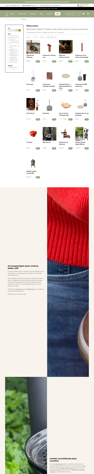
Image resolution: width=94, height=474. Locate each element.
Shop (12, 13)
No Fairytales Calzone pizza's (65, 468)
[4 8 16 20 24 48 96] (35, 37)
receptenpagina (58, 464)
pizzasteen (52, 472)
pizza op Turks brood (55, 470)
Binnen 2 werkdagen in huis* (13, 5)
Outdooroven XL (31, 289)
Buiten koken (22, 13)
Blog (41, 13)
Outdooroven (19, 289)
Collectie (16, 19)
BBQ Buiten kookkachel (78, 470)
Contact (48, 13)
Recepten (33, 13)
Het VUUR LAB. (9, 19)
